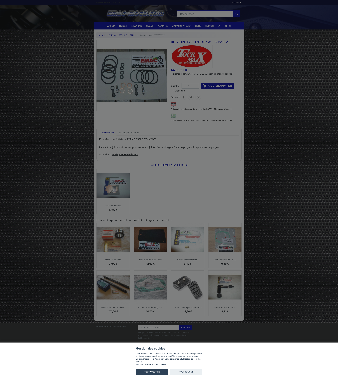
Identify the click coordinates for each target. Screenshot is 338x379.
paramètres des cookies (155, 364)
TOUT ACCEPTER (152, 372)
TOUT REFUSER (186, 372)
